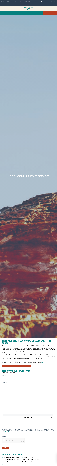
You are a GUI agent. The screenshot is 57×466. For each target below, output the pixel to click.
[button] (55, 2)
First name (5, 375)
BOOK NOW (16, 366)
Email (3, 389)
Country (5, 414)
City (4, 404)
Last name (5, 382)
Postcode (6, 420)
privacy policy (7, 431)
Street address (6, 399)
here (32, 4)
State (4, 409)
